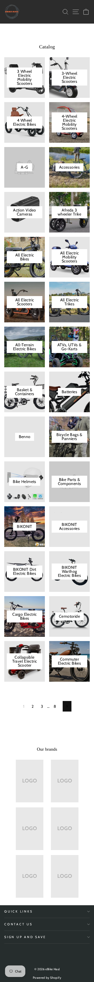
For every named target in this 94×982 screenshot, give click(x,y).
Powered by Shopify (47, 977)
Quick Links (18, 911)
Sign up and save (25, 937)
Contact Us (18, 924)
